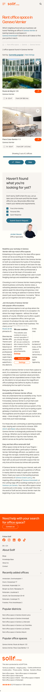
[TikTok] (25, 540)
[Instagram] (10, 540)
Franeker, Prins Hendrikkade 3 (12, 602)
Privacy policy (17, 670)
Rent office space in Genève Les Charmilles (17, 625)
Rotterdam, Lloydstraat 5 (10, 592)
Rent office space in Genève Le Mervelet (16, 622)
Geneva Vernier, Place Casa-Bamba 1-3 (15, 648)
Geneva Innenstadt (9, 36)
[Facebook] (4, 540)
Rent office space (8, 673)
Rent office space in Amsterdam (26, 673)
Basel (13, 429)
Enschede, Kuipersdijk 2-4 (11, 585)
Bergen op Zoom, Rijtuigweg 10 (12, 589)
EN (3, 546)
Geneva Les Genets (10, 485)
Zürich (4, 429)
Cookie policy (7, 670)
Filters (17, 162)
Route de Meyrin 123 (10, 329)
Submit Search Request (19, 220)
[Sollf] (3, 45)
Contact (5, 566)
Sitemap (26, 670)
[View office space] (38, 91)
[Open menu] (3, 3)
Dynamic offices (35, 670)
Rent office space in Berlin (11, 678)
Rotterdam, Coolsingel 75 (10, 599)
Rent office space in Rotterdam (12, 680)
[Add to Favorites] (38, 62)
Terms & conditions (8, 668)
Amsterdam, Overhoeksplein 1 (12, 579)
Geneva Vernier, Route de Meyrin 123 (14, 644)
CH (7, 546)
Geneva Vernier (29, 30)
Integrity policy (21, 668)
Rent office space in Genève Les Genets (16, 629)
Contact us (10, 527)
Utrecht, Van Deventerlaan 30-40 (13, 596)
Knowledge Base (8, 559)
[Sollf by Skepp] (13, 3)
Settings (17, 354)
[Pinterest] (20, 540)
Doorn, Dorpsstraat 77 (9, 582)
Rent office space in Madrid (30, 678)
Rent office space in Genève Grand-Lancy (16, 615)
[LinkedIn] (15, 540)
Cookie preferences (34, 668)
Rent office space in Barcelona (12, 675)
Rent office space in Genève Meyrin (14, 632)
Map (30, 162)
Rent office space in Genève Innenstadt (15, 618)
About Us (5, 563)
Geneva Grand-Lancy (23, 478)
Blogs (4, 556)
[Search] (41, 4)
